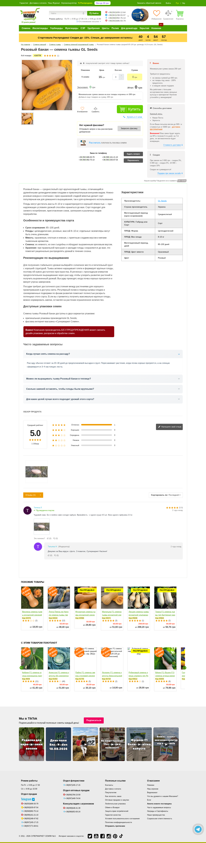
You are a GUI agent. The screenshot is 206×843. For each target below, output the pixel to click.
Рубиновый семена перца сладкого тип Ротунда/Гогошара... (138, 675)
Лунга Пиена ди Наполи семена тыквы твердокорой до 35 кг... (59, 615)
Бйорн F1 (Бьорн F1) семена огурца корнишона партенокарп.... (165, 675)
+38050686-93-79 (117, 21)
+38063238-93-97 (117, 15)
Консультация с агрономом (78, 804)
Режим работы (29, 781)
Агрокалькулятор (69, 3)
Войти (168, 3)
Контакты (109, 785)
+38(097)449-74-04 (72, 798)
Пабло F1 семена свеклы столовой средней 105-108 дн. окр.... (85, 675)
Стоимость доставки (172, 145)
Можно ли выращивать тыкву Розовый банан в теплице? (58, 379)
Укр (183, 3)
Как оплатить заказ (113, 796)
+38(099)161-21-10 (30, 815)
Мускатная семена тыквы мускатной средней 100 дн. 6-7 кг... (85, 615)
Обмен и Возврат (112, 807)
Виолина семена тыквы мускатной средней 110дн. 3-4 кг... (32, 615)
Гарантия (24, 3)
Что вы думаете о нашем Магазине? (162, 796)
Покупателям (110, 792)
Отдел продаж (29, 794)
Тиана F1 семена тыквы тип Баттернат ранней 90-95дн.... (165, 615)
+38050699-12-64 (117, 12)
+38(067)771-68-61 (30, 826)
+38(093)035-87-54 (30, 807)
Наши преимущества (156, 815)
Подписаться (93, 720)
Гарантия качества (113, 815)
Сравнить (95, 112)
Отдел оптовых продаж (76, 790)
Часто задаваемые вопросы (159, 807)
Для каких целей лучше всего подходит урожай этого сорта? (60, 399)
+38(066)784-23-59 (72, 795)
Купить (134, 109)
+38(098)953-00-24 (72, 812)
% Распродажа (85, 3)
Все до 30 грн (102, 3)
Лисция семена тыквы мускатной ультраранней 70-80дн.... (139, 615)
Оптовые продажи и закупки (117, 800)
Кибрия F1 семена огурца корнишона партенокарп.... (32, 675)
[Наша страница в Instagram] (109, 836)
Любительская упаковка (115, 804)
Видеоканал (152, 792)
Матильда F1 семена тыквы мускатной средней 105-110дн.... (111, 615)
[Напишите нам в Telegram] (198, 829)
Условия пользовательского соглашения (122, 818)
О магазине (153, 781)
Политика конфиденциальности (118, 822)
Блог (149, 800)
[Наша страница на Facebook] (102, 836)
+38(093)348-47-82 (30, 818)
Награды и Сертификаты (157, 811)
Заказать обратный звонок (149, 3)
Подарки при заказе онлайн (169, 173)
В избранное (82, 112)
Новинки (150, 785)
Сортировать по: (159, 495)
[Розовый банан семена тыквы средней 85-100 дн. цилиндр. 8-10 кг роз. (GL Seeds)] (27, 119)
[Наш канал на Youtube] (96, 836)
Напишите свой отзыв (171, 427)
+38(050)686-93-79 (30, 804)
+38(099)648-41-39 (72, 808)
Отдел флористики (73, 781)
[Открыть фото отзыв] (42, 527)
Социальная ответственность (159, 818)
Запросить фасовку (129, 128)
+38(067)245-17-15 (30, 822)
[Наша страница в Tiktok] (121, 836)
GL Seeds (162, 201)
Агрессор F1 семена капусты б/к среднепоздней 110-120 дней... (59, 675)
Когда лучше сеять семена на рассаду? (48, 354)
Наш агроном (152, 789)
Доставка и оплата (38, 3)
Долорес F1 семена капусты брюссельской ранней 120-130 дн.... (112, 675)
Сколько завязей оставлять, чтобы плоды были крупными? (60, 389)
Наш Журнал (54, 3)
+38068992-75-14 (117, 18)
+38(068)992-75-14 (30, 811)
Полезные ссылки (115, 781)
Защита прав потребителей (116, 811)
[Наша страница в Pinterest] (115, 836)
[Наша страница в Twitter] (90, 836)
